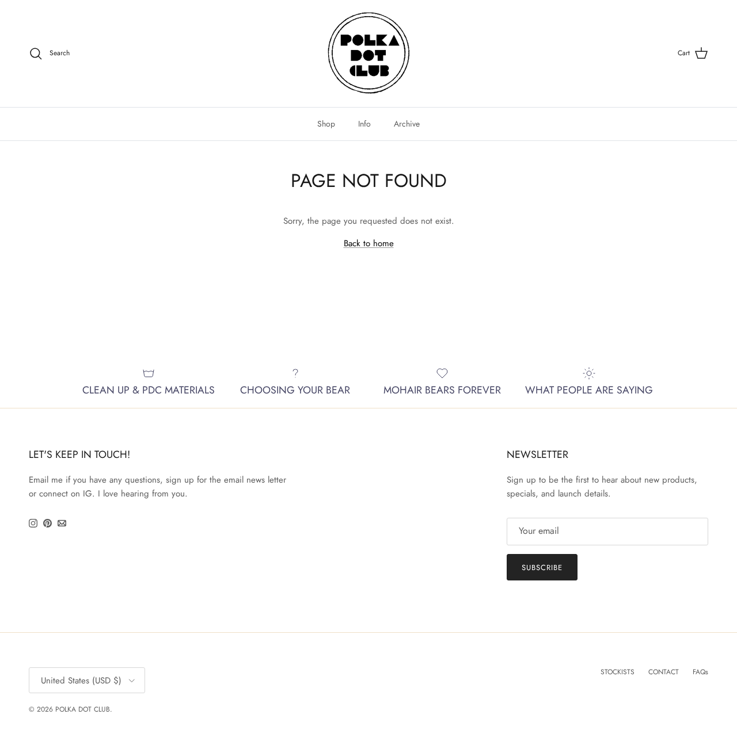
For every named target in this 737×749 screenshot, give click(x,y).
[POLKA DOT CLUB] (369, 53)
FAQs (700, 672)
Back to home (369, 243)
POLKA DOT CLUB (82, 709)
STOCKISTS (618, 672)
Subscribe (542, 567)
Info (364, 123)
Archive (407, 123)
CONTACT (663, 672)
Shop (326, 123)
